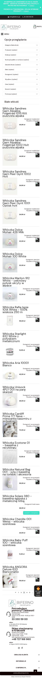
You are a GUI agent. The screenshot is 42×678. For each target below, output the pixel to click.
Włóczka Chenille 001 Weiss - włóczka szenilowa (17, 521)
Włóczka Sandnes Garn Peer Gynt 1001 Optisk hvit (16, 203)
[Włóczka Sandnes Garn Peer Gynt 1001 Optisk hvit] (10, 215)
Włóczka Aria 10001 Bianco (16, 364)
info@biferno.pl (15, 17)
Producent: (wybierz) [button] (11, 50)
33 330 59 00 (28, 17)
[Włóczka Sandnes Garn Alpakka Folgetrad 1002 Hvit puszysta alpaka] (10, 157)
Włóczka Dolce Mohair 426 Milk (13, 231)
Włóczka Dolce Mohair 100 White (14, 255)
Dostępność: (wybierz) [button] (11, 74)
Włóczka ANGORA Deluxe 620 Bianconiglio (15, 569)
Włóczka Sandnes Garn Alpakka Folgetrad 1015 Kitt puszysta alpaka (15, 112)
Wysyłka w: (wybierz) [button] (11, 79)
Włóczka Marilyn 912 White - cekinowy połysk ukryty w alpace (16, 281)
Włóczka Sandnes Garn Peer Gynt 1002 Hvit (17, 174)
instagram (19, 648)
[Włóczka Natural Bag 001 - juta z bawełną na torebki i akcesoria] (10, 483)
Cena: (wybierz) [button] (9, 84)
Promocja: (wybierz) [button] (11, 94)
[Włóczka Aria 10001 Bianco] (10, 373)
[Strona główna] (10, 27)
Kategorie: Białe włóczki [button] (12, 45)
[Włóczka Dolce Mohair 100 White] (10, 265)
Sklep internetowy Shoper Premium (21, 676)
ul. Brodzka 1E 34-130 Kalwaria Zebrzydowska (18, 625)
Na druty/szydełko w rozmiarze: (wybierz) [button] (17, 60)
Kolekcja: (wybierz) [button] (10, 55)
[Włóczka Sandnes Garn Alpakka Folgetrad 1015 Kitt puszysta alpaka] (10, 125)
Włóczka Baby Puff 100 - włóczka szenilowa (15, 542)
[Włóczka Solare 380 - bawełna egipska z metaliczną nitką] (10, 503)
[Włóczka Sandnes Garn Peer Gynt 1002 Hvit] (10, 186)
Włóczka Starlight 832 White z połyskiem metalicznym (14, 337)
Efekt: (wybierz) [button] (9, 69)
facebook (22, 648)
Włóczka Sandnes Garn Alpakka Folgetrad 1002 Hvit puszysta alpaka (16, 143)
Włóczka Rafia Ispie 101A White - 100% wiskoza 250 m (15, 309)
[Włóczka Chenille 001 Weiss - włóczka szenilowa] (10, 526)
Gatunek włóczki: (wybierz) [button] (13, 65)
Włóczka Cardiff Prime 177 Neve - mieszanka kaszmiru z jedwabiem (17, 417)
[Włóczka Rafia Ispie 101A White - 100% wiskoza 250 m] (10, 320)
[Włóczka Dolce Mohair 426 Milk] (10, 240)
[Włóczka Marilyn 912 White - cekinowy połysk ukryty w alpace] (10, 294)
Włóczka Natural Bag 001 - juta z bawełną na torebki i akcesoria (17, 472)
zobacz (31, 5)
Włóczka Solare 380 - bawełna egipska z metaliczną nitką (17, 498)
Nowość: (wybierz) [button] (10, 89)
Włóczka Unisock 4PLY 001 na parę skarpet (14, 389)
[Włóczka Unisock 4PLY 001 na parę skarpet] (10, 400)
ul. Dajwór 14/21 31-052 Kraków (18, 644)
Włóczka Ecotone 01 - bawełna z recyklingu (16, 445)
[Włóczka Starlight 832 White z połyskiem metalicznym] (10, 349)
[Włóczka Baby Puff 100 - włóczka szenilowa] (10, 553)
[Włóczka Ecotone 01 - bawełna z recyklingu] (10, 456)
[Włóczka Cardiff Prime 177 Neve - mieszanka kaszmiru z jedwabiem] (10, 429)
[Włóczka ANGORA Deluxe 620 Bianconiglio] (10, 580)
